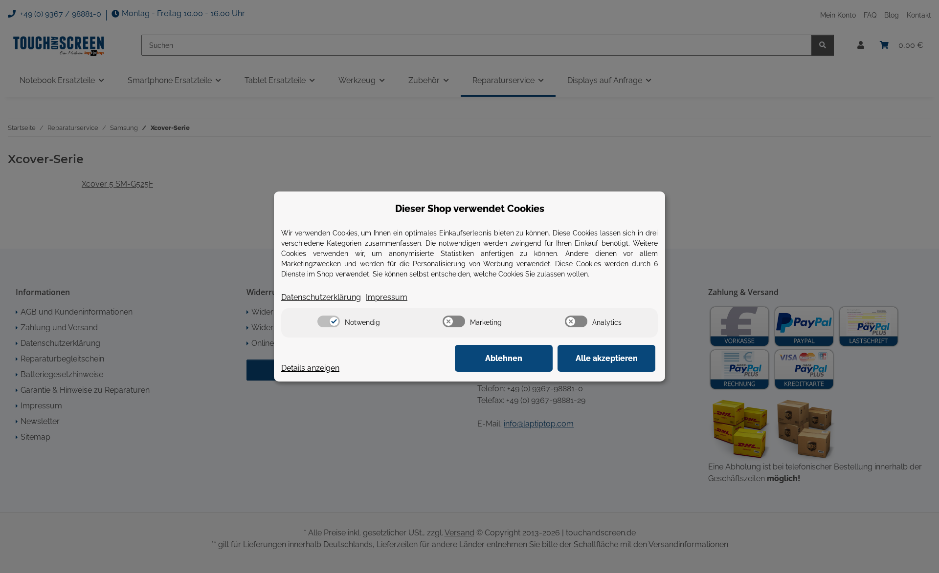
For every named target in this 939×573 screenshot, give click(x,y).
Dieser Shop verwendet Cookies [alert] (469, 208)
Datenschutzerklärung (321, 297)
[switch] (328, 321)
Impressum (386, 297)
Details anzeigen (310, 368)
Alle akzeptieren (607, 358)
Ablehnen (503, 358)
